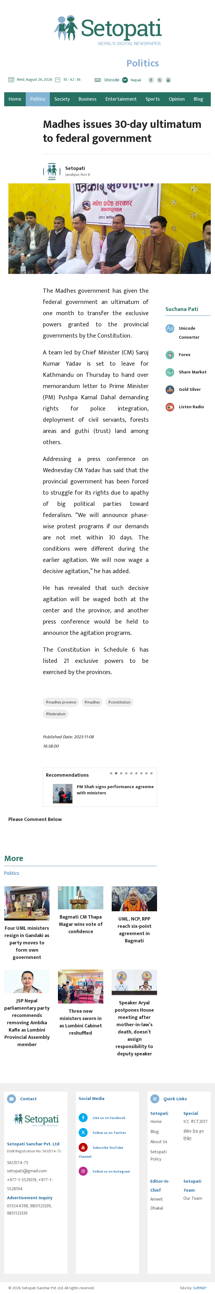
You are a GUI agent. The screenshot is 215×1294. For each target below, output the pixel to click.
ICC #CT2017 (195, 1121)
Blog (198, 99)
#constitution (119, 702)
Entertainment (121, 99)
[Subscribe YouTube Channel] (168, 80)
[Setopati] (36, 1120)
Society (62, 99)
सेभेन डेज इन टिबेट (193, 1135)
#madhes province (61, 702)
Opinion (177, 99)
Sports (153, 99)
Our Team (192, 1198)
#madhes (92, 702)
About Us (158, 1142)
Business (88, 99)
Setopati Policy (158, 1155)
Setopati (75, 168)
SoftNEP (200, 1288)
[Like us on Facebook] (151, 80)
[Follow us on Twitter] (160, 80)
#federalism (56, 714)
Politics (37, 99)
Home (156, 1121)
